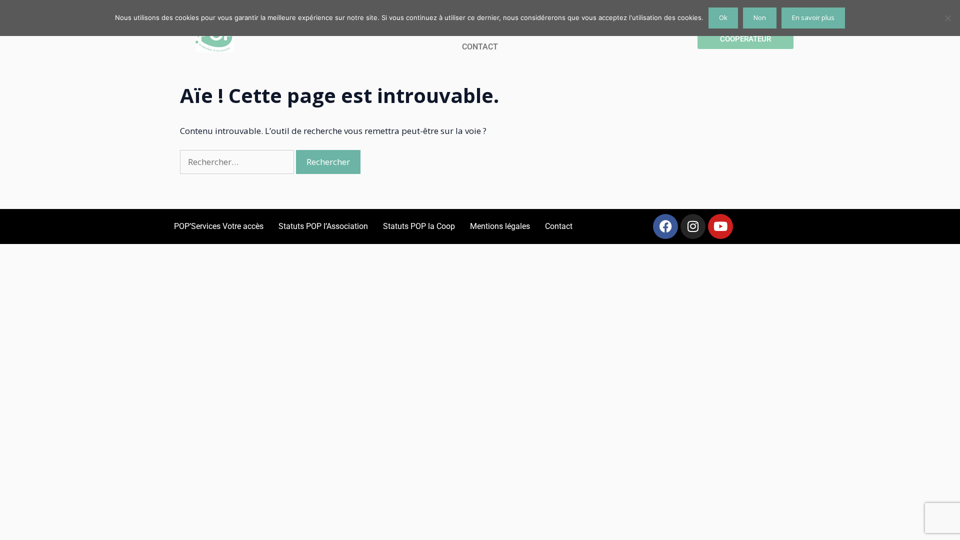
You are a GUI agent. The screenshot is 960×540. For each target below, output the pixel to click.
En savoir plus (813, 17)
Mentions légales (500, 226)
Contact (558, 226)
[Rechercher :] (238, 162)
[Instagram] (693, 226)
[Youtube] (720, 226)
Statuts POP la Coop (419, 226)
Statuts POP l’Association (323, 226)
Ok (723, 17)
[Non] (947, 18)
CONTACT (480, 47)
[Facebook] (665, 226)
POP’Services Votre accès (219, 226)
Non (760, 17)
